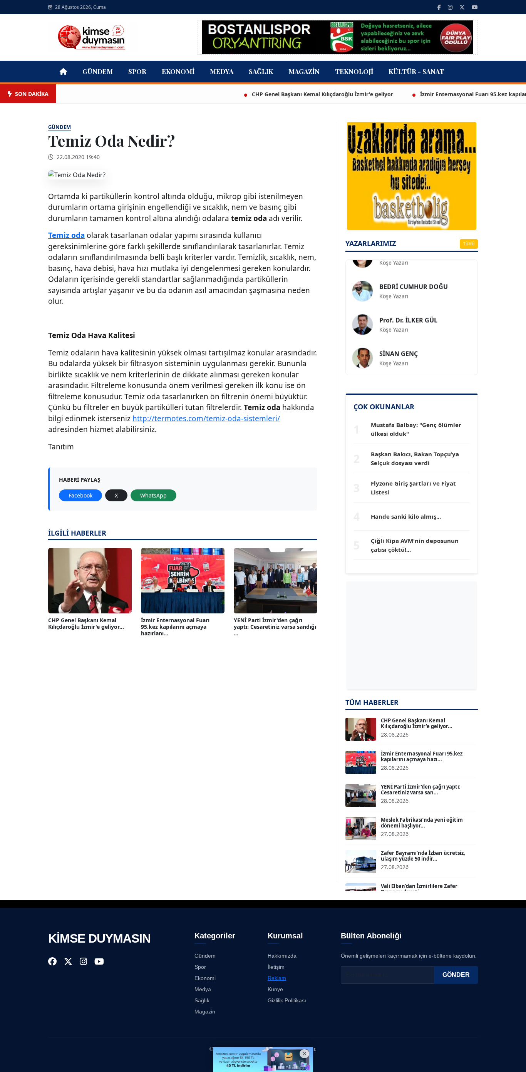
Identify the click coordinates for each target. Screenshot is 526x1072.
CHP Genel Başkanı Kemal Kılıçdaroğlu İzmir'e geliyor (292, 93)
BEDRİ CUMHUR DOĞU (413, 274)
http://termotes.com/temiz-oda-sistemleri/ (206, 419)
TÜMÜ (468, 243)
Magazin (304, 71)
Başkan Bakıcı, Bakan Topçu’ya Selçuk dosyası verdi (415, 458)
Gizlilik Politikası (287, 1000)
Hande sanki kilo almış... (406, 516)
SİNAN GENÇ (398, 341)
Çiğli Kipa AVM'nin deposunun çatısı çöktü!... (415, 545)
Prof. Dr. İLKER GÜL (408, 307)
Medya (221, 71)
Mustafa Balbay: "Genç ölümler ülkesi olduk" (416, 429)
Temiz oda (66, 235)
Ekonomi (178, 71)
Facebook (80, 495)
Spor (137, 71)
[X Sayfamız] (462, 7)
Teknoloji (354, 71)
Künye (275, 989)
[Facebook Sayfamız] (439, 7)
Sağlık (261, 71)
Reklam (277, 978)
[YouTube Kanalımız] (475, 7)
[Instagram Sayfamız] (450, 7)
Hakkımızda (282, 956)
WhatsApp (153, 495)
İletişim (276, 967)
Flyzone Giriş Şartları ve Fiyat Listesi (413, 487)
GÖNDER (456, 974)
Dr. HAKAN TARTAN (408, 374)
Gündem (97, 71)
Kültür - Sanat (416, 71)
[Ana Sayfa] (92, 36)
